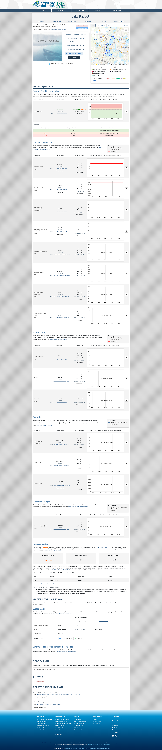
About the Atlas (115, 720)
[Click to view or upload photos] (47, 46)
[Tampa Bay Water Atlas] (44, 3)
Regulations (77, 732)
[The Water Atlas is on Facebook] (113, 736)
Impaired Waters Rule (101, 547)
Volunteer (95, 719)
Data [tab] (109, 25)
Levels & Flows (72, 21)
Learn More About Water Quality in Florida (62, 63)
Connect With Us (116, 732)
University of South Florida (104, 748)
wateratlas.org (116, 718)
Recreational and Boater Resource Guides (45, 669)
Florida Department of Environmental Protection (48, 583)
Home (43, 10)
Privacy (113, 729)
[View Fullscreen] (93, 35)
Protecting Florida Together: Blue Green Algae (49, 704)
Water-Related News (42, 730)
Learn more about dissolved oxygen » (78, 506)
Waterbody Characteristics (75, 53)
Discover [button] (61, 10)
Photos (104, 21)
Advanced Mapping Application (62, 719)
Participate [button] (117, 10)
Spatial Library (58, 734)
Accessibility (115, 725)
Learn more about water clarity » (58, 339)
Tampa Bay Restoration (80, 721)
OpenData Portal (59, 727)
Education (76, 727)
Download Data (75, 57)
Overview (41, 21)
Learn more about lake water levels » (62, 613)
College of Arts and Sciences (91, 748)
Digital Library (77, 719)
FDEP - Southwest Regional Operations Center (62, 254)
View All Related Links (40, 697)
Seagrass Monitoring (42, 721)
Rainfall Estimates (59, 730)
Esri (107, 64)
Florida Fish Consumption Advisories (61, 570)
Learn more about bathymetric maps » (66, 651)
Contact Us (114, 723)
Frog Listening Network (79, 730)
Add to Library (96, 723)
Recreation (87, 21)
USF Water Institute (69, 748)
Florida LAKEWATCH (62, 113)
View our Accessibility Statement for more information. (98, 744)
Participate (96, 716)
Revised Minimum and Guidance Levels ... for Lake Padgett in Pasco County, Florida (58, 694)
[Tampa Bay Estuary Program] (65, 5)
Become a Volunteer (82, 28)
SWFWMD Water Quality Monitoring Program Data (62, 444)
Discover (40, 716)
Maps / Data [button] (80, 10)
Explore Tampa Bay (41, 723)
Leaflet (98, 64)
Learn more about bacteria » (44, 425)
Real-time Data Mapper (61, 721)
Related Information (120, 21)
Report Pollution (82, 25)
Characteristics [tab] (101, 25)
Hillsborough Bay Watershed (58, 29)
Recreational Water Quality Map (44, 719)
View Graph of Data (67, 638)
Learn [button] (97, 10)
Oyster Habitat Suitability (43, 725)
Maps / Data (59, 716)
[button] (93, 29)
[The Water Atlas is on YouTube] (117, 736)
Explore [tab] (126, 25)
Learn (76, 716)
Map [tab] (93, 25)
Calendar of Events (79, 725)
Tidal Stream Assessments (43, 727)
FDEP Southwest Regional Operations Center (62, 317)
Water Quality (57, 21)
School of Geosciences (79, 748)
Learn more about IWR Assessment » (53, 550)
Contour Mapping (59, 725)
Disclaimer (114, 727)
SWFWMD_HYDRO (103, 621)
